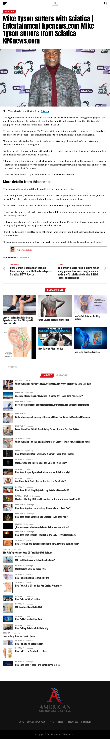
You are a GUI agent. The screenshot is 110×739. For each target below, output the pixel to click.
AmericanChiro (25, 249)
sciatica (25, 258)
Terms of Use (72, 721)
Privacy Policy (56, 721)
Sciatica (45, 111)
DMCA (21, 721)
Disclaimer (86, 721)
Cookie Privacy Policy (36, 721)
